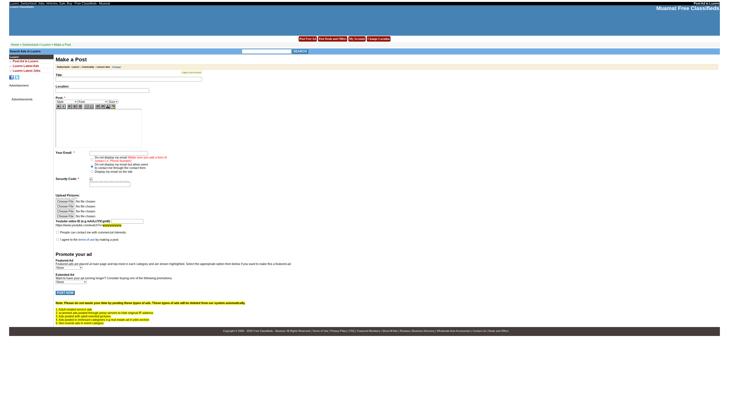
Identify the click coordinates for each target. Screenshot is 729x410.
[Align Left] (69, 106)
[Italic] (63, 106)
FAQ (352, 330)
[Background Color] (112, 106)
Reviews (405, 330)
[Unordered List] (91, 106)
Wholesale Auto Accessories (453, 330)
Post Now (65, 292)
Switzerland (30, 44)
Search (300, 51)
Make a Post (62, 44)
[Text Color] (107, 106)
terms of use (86, 239)
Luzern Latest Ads (26, 66)
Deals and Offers (498, 330)
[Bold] (58, 106)
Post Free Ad (307, 38)
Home (15, 44)
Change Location (379, 38)
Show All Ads (390, 330)
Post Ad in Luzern (25, 61)
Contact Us (479, 330)
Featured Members (368, 330)
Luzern (47, 44)
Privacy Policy (339, 330)
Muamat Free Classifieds (687, 8)
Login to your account (191, 72)
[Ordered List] (86, 106)
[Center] (74, 106)
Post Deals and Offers (332, 38)
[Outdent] (97, 106)
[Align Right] (79, 106)
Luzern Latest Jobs (26, 70)
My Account (357, 38)
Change (116, 67)
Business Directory (423, 330)
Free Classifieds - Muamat (269, 330)
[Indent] (102, 106)
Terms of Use (320, 330)
